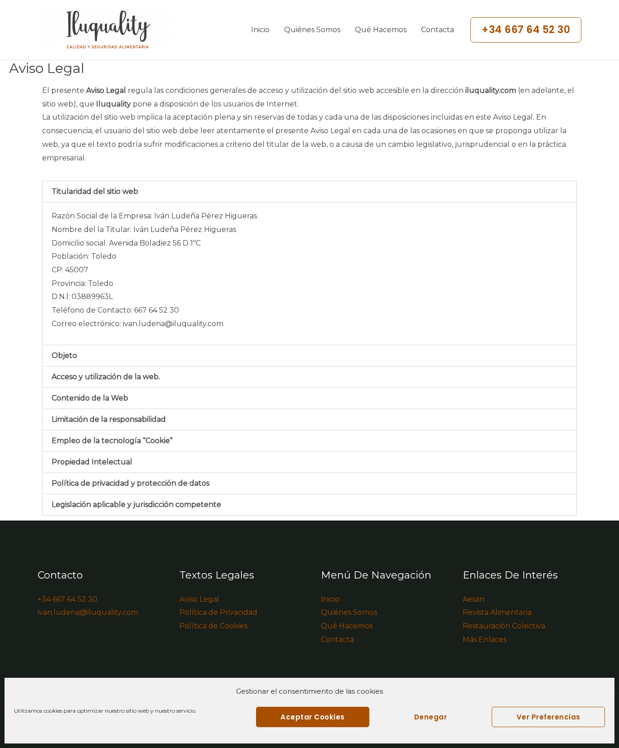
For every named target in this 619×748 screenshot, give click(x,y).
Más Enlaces (485, 639)
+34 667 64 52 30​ (67, 599)
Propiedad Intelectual (92, 462)
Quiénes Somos (312, 29)
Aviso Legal (199, 599)
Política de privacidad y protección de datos (130, 483)
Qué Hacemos (380, 29)
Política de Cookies (213, 626)
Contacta (437, 29)
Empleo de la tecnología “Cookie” (112, 440)
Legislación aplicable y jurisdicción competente (136, 504)
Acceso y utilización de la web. (106, 376)
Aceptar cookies (312, 717)
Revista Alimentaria (497, 612)
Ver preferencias (548, 717)
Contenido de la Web (90, 398)
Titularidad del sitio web (95, 191)
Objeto (64, 355)
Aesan (473, 599)
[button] (525, 30)
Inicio (260, 29)
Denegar (430, 717)
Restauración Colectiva (504, 626)
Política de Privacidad (218, 612)
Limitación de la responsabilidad (109, 419)
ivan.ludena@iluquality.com (173, 323)
